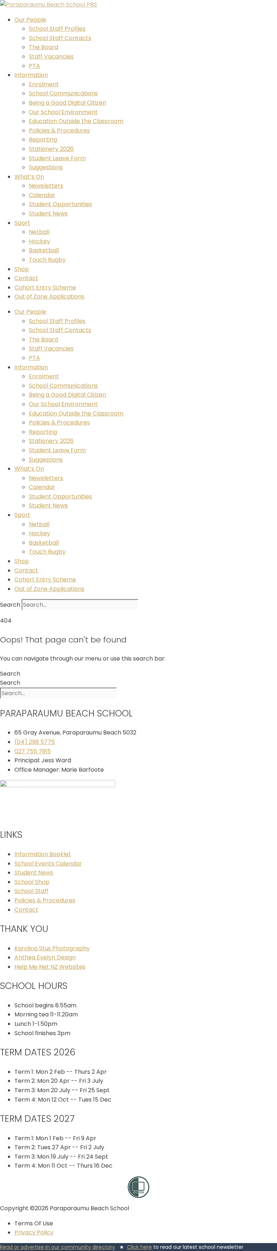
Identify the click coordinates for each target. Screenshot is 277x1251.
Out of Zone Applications (49, 296)
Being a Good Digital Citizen (67, 103)
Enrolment (44, 84)
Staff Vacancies (51, 56)
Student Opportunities (60, 204)
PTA (34, 66)
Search (10, 605)
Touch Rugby (47, 260)
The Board (43, 47)
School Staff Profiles (57, 29)
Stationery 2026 (51, 149)
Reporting (43, 139)
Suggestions (46, 167)
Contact (26, 278)
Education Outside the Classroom (76, 121)
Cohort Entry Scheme (45, 287)
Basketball (44, 250)
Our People (30, 20)
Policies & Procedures (59, 130)
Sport (22, 223)
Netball (39, 232)
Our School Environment (63, 112)
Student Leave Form (57, 158)
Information (31, 75)
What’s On (29, 177)
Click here (139, 1247)
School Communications (63, 93)
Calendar (42, 195)
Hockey (39, 241)
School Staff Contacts (60, 38)
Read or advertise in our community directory (57, 1247)
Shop (21, 269)
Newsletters (46, 186)
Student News (48, 213)
